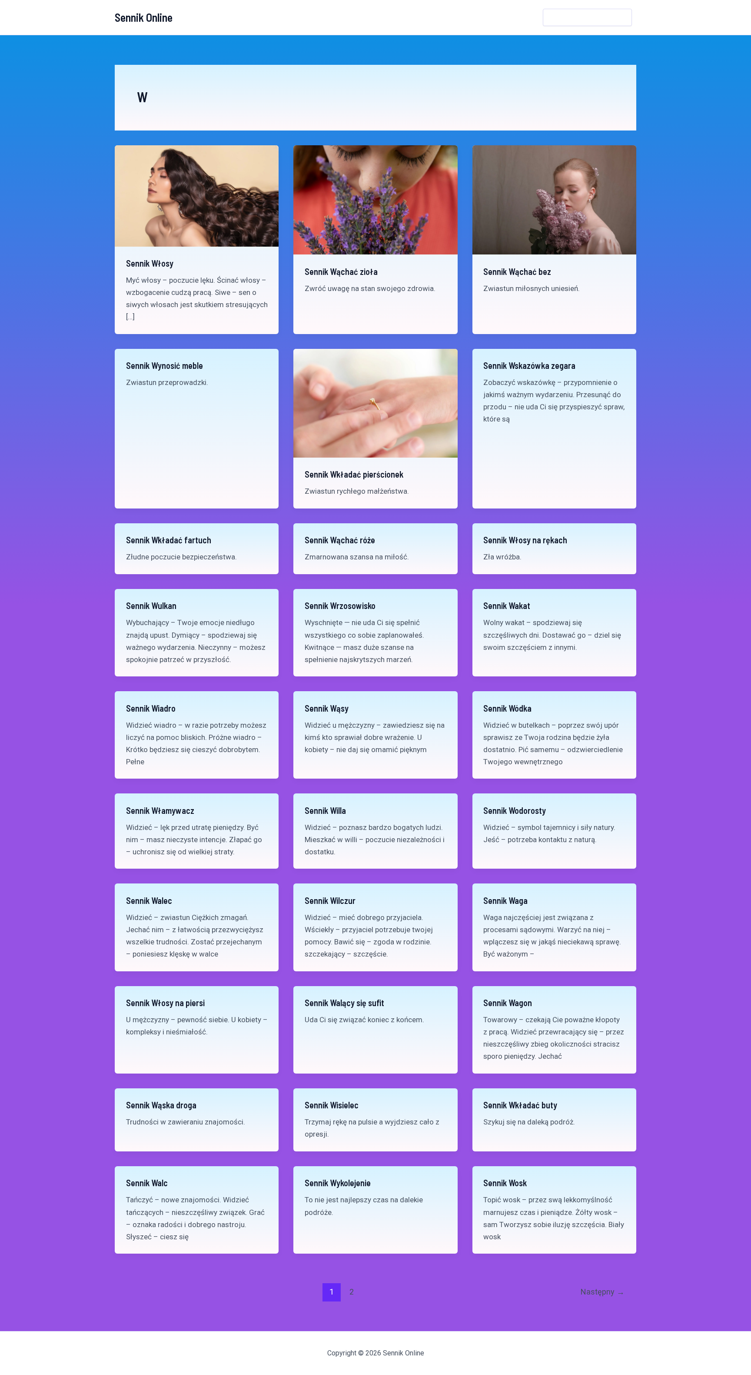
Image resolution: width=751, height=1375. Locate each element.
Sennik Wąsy (327, 708)
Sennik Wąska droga (161, 1105)
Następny (603, 1291)
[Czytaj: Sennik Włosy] (197, 195)
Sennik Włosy (149, 263)
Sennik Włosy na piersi (165, 1002)
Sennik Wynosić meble (164, 365)
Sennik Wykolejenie (338, 1183)
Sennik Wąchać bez (517, 271)
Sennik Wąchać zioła (341, 271)
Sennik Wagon (507, 1002)
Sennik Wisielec (332, 1105)
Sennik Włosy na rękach (525, 540)
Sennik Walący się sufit (344, 1002)
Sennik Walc (147, 1183)
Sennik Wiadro (151, 708)
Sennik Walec (149, 900)
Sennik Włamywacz (160, 810)
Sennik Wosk (505, 1183)
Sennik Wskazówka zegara (529, 365)
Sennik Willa (325, 810)
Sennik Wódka (507, 708)
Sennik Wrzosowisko (340, 605)
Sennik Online (144, 17)
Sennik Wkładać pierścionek (354, 474)
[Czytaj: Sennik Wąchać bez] (554, 199)
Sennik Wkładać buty (520, 1105)
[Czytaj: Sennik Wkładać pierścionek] (375, 402)
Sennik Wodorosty (514, 810)
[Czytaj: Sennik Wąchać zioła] (375, 199)
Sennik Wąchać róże (340, 540)
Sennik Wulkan (151, 605)
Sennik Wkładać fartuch (168, 540)
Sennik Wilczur (330, 900)
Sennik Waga (505, 900)
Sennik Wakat (506, 605)
